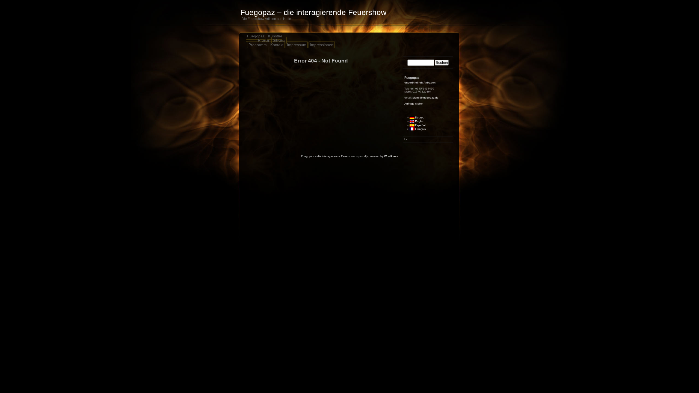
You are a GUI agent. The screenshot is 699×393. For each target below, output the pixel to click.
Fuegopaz (256, 36)
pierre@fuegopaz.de (426, 97)
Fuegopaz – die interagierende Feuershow (313, 12)
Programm (257, 45)
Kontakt (276, 45)
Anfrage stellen (413, 103)
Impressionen (321, 45)
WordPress (391, 156)
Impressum (296, 45)
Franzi (263, 40)
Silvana (279, 40)
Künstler (275, 36)
